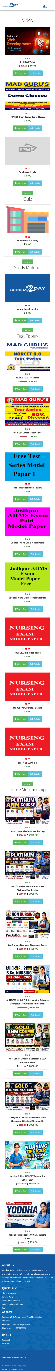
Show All (27, 193)
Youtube (5, 1343)
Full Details (35, 73)
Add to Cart (21, 73)
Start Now (21, 128)
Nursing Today (17, 1369)
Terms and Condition (11, 1300)
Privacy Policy (8, 1297)
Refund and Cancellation (12, 1304)
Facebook (6, 1340)
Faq (3, 1308)
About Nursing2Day (10, 1293)
